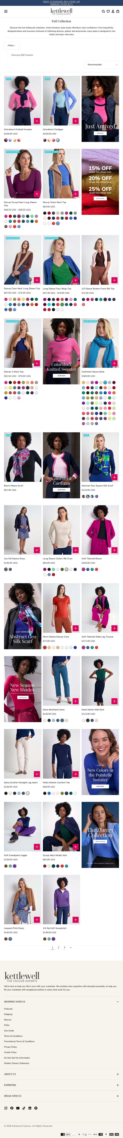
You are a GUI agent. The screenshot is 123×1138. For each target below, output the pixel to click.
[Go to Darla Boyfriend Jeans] (61, 681)
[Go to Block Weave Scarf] (22, 457)
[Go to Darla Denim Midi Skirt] (100, 681)
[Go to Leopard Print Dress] (22, 899)
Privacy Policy (10, 1047)
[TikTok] (24, 1108)
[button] (6, 11)
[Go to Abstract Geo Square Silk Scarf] (100, 457)
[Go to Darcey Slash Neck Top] (61, 173)
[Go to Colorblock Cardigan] (61, 100)
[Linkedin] (30, 1108)
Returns (7, 1019)
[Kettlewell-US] (22, 976)
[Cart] (118, 11)
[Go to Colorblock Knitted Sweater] (22, 100)
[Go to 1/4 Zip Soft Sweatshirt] (61, 899)
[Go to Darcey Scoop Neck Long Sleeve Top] (22, 173)
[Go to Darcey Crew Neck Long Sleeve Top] (22, 260)
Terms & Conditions (13, 1036)
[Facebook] (12, 1108)
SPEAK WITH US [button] (12, 1096)
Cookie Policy (10, 1052)
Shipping (8, 1014)
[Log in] (113, 11)
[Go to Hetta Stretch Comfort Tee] (61, 754)
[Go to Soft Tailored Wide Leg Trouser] (100, 608)
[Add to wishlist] (108, 11)
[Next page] (70, 948)
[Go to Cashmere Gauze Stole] (100, 343)
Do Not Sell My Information (17, 1057)
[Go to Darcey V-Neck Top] (22, 343)
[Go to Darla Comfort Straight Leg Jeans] (22, 754)
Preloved (8, 1008)
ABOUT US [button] (10, 1074)
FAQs (6, 1025)
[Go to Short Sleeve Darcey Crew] (61, 608)
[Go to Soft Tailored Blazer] (100, 530)
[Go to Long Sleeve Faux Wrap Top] (61, 260)
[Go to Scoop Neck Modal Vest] (61, 826)
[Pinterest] (36, 1108)
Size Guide (9, 1030)
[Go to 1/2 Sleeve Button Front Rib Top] (100, 260)
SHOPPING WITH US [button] (14, 1001)
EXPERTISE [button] (10, 1085)
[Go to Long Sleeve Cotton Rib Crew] (61, 530)
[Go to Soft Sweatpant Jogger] (22, 826)
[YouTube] (18, 1108)
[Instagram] (6, 1108)
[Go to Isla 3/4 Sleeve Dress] (22, 530)
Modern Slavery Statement (16, 1063)
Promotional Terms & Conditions (19, 1041)
